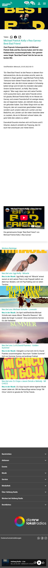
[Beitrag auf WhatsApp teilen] (11, 37)
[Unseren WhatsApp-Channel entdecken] (38, 538)
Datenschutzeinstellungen (11, 538)
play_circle (39, 562)
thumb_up (43, 562)
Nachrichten (6, 454)
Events (4, 467)
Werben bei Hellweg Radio (12, 498)
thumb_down (35, 562)
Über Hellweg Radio (10, 492)
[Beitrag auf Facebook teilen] (15, 37)
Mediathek (6, 486)
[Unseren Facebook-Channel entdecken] (42, 538)
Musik (4, 473)
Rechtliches (6, 505)
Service (5, 479)
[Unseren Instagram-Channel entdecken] (45, 538)
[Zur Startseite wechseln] (7, 4)
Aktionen (5, 460)
